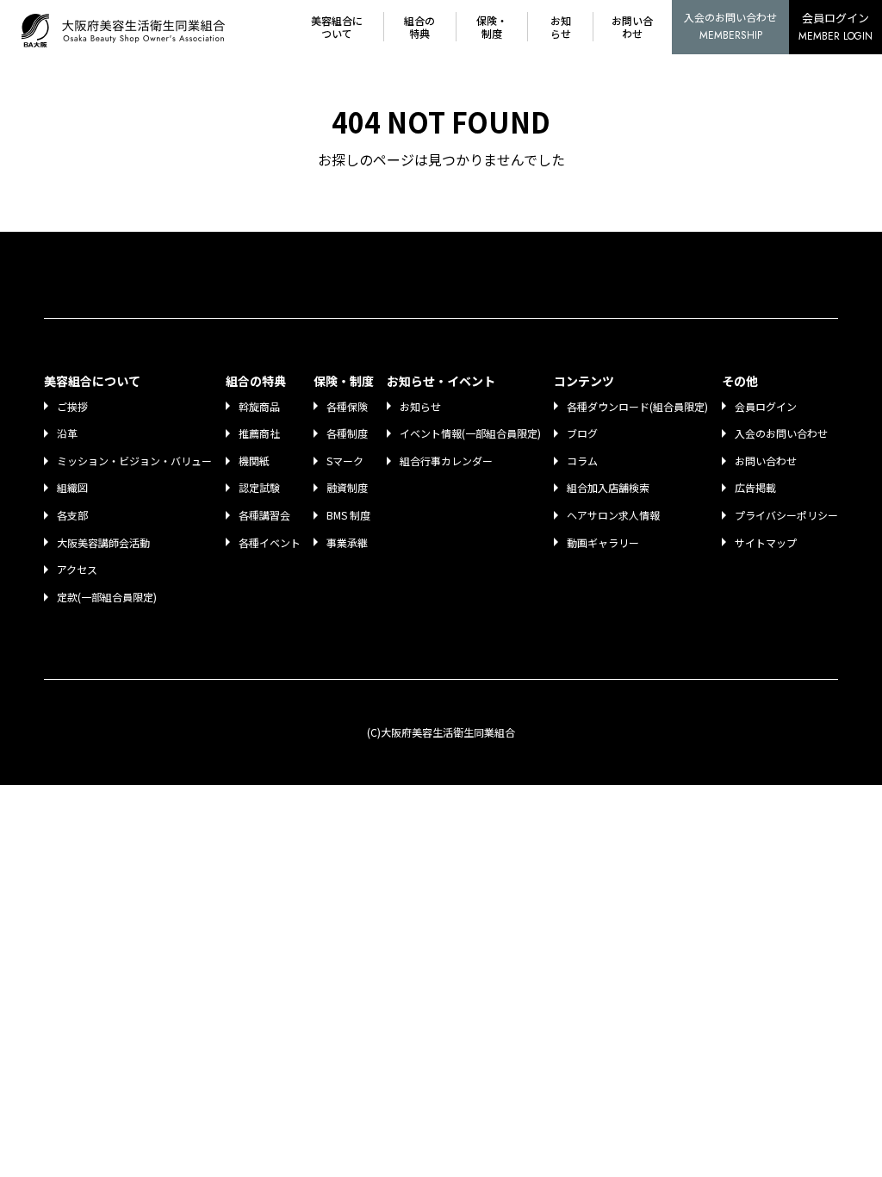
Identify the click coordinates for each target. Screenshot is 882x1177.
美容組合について (337, 26)
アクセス (77, 569)
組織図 (72, 487)
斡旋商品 (259, 406)
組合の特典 (419, 26)
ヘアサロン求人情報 (613, 515)
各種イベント (270, 542)
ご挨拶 (72, 406)
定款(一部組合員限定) (107, 596)
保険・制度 (491, 26)
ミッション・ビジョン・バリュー (134, 460)
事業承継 (347, 542)
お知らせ (560, 26)
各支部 (72, 515)
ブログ (582, 433)
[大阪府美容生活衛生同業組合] (127, 27)
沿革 (67, 433)
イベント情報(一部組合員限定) (470, 433)
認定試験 (259, 487)
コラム (582, 460)
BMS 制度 (348, 515)
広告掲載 (755, 487)
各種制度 (347, 433)
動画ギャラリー (603, 542)
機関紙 (254, 460)
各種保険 (347, 406)
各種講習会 (264, 515)
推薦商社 (259, 433)
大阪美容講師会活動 (103, 542)
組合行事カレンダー (446, 460)
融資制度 (347, 487)
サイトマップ (766, 542)
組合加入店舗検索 (608, 487)
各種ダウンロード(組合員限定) (637, 406)
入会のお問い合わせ (730, 26)
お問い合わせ (632, 26)
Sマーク (344, 460)
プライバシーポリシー (786, 515)
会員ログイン (835, 26)
